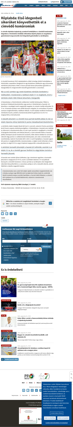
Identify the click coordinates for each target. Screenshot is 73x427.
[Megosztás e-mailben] (2, 213)
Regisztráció (55, 1)
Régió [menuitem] (49, 5)
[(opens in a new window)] (23, 390)
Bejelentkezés (44, 1)
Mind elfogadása (63, 418)
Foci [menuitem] (26, 5)
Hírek (30, 383)
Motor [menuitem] (43, 5)
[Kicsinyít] (71, 378)
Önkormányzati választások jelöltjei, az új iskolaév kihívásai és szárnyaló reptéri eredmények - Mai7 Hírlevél (64, 114)
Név (3, 238)
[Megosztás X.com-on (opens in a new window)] (15, 213)
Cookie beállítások (57, 413)
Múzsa (39, 383)
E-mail (29, 238)
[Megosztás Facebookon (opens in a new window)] (6, 213)
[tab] (59, 16)
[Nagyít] (71, 374)
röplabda (4, 220)
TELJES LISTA (61, 95)
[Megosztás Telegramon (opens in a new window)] (11, 213)
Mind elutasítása (50, 418)
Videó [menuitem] (61, 5)
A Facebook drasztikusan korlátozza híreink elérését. (18, 232)
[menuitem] (71, 5)
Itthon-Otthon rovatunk (61, 146)
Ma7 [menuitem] (66, 5)
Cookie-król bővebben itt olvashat (57, 423)
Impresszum (15, 395)
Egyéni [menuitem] (37, 5)
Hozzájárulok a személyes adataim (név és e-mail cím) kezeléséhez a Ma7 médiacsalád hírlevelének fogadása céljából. (11, 253)
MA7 (23, 383)
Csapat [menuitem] (31, 5)
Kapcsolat (24, 395)
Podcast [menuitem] (55, 5)
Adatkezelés (34, 395)
